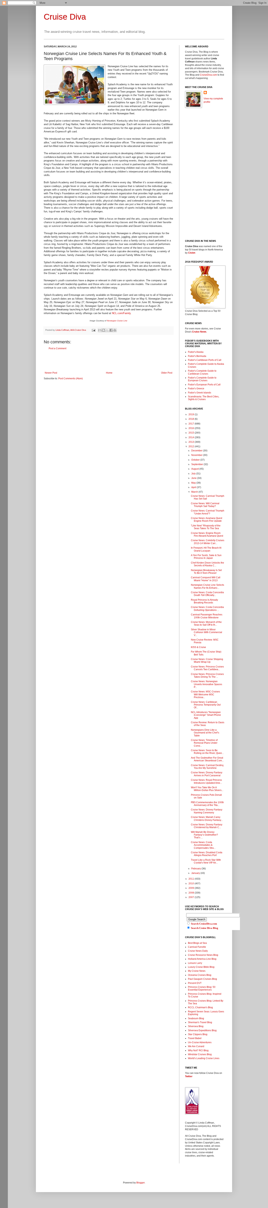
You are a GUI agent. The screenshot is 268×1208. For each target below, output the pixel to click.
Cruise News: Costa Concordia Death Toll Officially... (207, 594)
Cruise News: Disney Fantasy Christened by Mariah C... (206, 826)
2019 (192, 414)
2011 (192, 878)
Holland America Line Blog (202, 959)
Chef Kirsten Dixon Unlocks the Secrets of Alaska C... (207, 564)
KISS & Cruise (198, 647)
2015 (192, 432)
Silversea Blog (195, 1026)
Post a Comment (57, 348)
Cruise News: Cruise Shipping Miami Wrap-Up (207, 660)
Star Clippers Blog (197, 1034)
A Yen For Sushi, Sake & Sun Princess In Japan (206, 556)
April (194, 487)
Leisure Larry (195, 963)
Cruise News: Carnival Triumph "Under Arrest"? (207, 512)
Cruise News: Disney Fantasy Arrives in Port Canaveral (206, 774)
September (197, 464)
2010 (192, 883)
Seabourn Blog (196, 1018)
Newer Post (51, 372)
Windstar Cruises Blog (200, 1054)
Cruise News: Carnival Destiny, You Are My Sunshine (207, 766)
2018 (192, 419)
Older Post (166, 372)
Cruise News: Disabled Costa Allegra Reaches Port (206, 854)
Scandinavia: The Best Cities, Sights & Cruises (203, 398)
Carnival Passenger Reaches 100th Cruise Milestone (206, 616)
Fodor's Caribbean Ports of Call (204, 360)
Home (109, 372)
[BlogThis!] (104, 330)
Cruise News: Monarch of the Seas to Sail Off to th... (206, 623)
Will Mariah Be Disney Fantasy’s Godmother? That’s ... (204, 835)
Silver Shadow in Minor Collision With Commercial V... (206, 632)
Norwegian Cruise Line (117, 321)
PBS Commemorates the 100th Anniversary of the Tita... (207, 804)
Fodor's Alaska (195, 352)
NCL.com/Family (121, 313)
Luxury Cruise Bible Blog (201, 967)
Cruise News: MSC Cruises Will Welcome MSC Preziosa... (205, 694)
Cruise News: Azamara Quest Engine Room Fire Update (206, 519)
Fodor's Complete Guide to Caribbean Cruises (202, 372)
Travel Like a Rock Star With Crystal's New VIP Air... (206, 861)
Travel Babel (194, 1038)
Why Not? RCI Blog (198, 1050)
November (197, 455)
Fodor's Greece (196, 388)
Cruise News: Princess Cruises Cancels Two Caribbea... (207, 668)
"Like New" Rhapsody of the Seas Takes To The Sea (206, 527)
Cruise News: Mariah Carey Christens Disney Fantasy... (207, 818)
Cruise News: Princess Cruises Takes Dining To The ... (207, 675)
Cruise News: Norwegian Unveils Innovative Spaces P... (206, 684)
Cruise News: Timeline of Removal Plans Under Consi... (204, 743)
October (195, 459)
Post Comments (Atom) (70, 378)
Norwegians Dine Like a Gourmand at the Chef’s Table (205, 733)
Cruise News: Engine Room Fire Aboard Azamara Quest (207, 534)
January (196, 873)
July (193, 473)
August (195, 468)
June (194, 478)
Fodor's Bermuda (197, 356)
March (195, 491)
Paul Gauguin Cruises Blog (202, 979)
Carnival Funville (197, 947)
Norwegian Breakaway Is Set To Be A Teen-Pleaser (206, 571)
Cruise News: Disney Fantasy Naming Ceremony (206, 811)
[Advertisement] (108, 361)
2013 (192, 442)
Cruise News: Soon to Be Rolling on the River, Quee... (207, 751)
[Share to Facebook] (111, 330)
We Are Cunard (196, 1046)
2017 (192, 423)
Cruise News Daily (198, 951)
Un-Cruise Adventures (199, 1042)
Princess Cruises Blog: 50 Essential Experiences (201, 988)
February (196, 868)
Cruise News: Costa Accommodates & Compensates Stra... (203, 845)
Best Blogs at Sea (197, 943)
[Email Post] (93, 330)
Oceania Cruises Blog (199, 975)
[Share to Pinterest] (115, 330)
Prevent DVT (194, 983)
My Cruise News (196, 971)
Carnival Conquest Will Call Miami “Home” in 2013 (205, 579)
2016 (192, 428)
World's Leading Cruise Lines (203, 1058)
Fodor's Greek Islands (199, 392)
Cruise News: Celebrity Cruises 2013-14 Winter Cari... (207, 541)
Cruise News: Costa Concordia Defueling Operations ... (207, 608)
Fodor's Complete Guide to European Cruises (202, 379)
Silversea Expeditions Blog (202, 1030)
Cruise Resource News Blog (203, 955)
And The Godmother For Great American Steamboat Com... (207, 759)
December (197, 450)
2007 (192, 897)
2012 (192, 446)
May (193, 482)
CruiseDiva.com (208, 74)
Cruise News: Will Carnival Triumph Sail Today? (205, 505)
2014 (192, 437)
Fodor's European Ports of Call (204, 384)
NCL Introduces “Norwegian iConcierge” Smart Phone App (206, 715)
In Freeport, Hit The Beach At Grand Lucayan (206, 549)
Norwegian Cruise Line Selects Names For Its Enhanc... (207, 586)
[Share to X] (107, 330)
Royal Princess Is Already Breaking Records (204, 601)
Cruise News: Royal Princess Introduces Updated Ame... (206, 781)
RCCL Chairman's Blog (200, 1007)
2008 (192, 892)
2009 (192, 888)
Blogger (140, 1182)
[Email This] (100, 330)
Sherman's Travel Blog (200, 1022)
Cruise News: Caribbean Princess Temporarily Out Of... (206, 705)
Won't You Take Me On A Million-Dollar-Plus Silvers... (207, 789)
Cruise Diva (65, 16)
